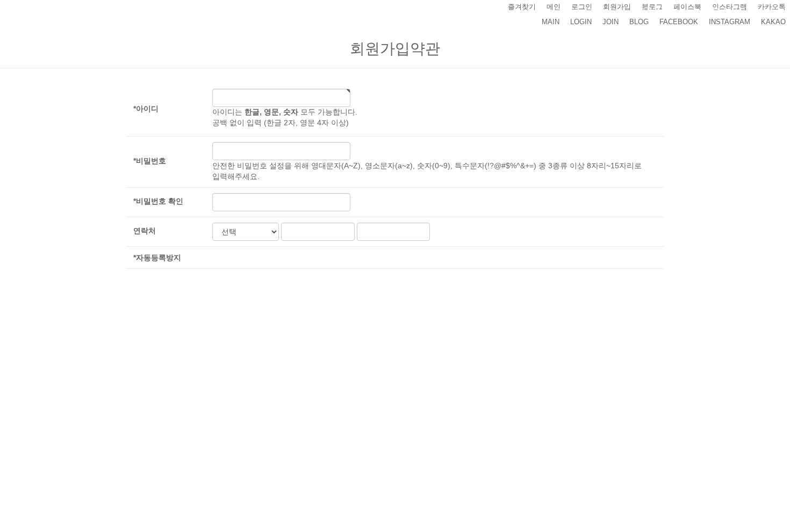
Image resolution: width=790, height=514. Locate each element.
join (610, 22)
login (581, 22)
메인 (554, 7)
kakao (773, 22)
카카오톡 (772, 7)
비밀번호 (149, 160)
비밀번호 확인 (158, 201)
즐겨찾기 (522, 7)
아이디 (146, 108)
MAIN (550, 22)
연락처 (144, 230)
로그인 (581, 7)
